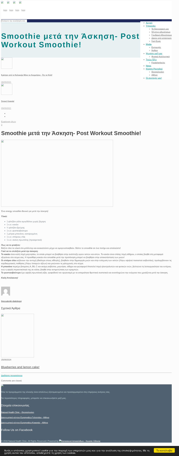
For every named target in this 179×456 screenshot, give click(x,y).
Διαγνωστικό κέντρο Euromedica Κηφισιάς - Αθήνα (24, 422)
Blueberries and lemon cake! (20, 367)
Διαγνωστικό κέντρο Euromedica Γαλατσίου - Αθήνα (25, 417)
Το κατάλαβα (164, 450)
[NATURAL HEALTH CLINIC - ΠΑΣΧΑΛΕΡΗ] (13, 10)
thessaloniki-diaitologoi (11, 301)
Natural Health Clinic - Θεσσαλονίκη (17, 412)
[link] (79, 441)
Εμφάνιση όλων (8, 121)
